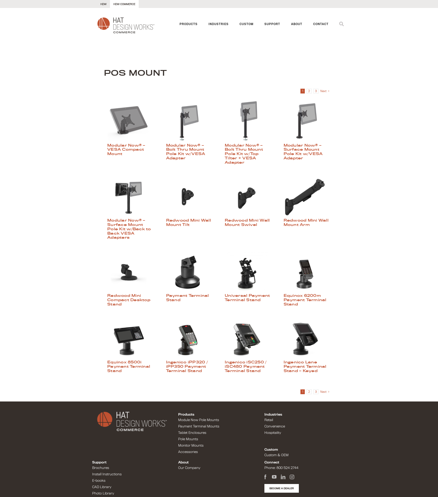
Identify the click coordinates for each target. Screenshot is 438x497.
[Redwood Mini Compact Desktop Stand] (131, 272)
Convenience (274, 426)
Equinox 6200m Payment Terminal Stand (305, 299)
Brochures (100, 468)
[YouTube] (274, 477)
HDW (103, 4)
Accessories (188, 452)
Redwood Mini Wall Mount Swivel (247, 222)
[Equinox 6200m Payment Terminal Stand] (307, 272)
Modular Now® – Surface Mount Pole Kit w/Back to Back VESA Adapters (129, 228)
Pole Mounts (188, 439)
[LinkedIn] (283, 477)
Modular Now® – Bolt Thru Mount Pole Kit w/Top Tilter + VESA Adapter (244, 153)
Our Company (189, 468)
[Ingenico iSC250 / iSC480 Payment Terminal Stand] (248, 339)
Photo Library (103, 493)
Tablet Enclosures (192, 433)
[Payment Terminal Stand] (190, 272)
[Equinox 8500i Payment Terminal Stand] (131, 339)
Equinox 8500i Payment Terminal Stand (128, 366)
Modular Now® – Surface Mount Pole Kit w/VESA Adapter (303, 151)
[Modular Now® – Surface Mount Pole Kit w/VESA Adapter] (307, 122)
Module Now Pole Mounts (198, 420)
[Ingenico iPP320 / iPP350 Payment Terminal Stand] (190, 339)
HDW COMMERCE (124, 4)
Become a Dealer (281, 488)
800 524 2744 (287, 468)
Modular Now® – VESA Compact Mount (126, 149)
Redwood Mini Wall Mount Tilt (188, 222)
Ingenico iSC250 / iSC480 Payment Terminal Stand (245, 366)
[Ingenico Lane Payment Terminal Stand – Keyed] (307, 339)
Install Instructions (107, 474)
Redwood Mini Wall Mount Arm (306, 222)
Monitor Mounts (190, 445)
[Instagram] (292, 477)
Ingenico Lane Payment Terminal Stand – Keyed (305, 366)
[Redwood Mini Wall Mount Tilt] (190, 197)
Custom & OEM (276, 455)
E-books (98, 480)
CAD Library (101, 487)
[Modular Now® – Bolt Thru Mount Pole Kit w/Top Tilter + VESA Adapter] (248, 122)
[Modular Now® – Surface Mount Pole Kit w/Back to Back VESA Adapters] (131, 197)
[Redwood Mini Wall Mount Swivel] (248, 197)
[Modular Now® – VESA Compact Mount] (131, 122)
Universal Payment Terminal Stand (247, 297)
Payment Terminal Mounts (198, 426)
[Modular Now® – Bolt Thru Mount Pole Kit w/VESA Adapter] (190, 122)
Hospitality (272, 433)
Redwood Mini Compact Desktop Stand (128, 299)
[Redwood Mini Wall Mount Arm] (307, 197)
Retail (268, 420)
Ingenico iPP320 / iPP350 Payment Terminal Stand (187, 366)
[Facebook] (265, 477)
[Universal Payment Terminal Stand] (248, 272)
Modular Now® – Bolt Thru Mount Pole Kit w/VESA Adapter (185, 151)
